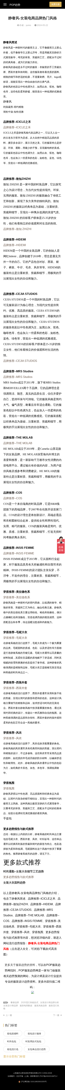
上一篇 (9, 1015)
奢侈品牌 (15, 1002)
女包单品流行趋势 (37, 1049)
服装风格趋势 (40, 1005)
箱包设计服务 (34, 1033)
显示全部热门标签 (14, 1056)
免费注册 (55, 4)
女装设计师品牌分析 (49, 1002)
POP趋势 (15, 5)
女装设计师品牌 (10, 1005)
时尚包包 (11, 1041)
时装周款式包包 (33, 1041)
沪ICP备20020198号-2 (48, 1076)
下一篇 (56, 1015)
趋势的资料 (28, 964)
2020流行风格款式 (29, 1002)
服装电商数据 (26, 1005)
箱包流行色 (12, 1049)
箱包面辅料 (12, 1033)
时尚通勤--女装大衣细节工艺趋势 (23, 871)
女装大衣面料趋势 (14, 882)
